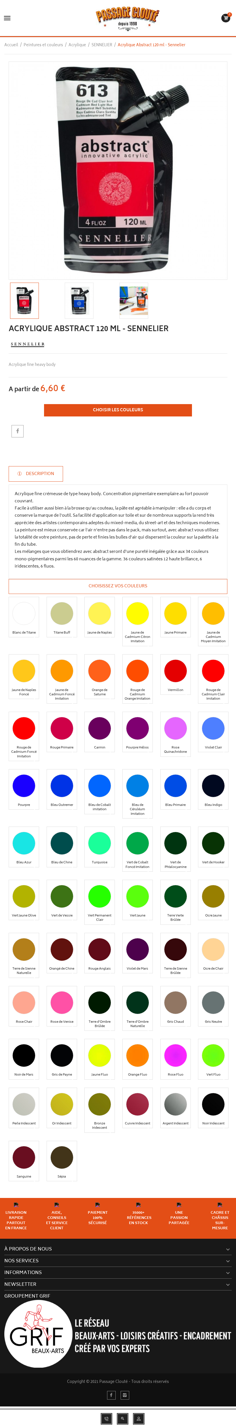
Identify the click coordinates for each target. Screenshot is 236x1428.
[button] (23, 613)
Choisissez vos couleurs (118, 586)
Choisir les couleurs (118, 410)
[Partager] (18, 431)
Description (39, 473)
